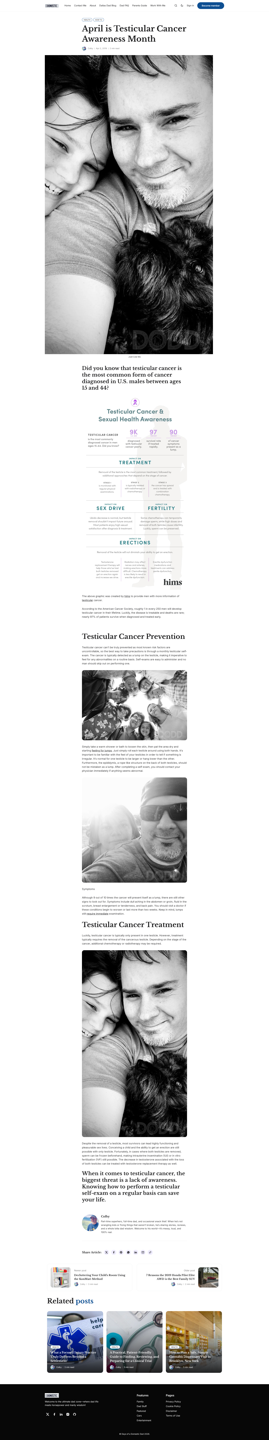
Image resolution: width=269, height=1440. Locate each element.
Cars (139, 1415)
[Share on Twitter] (106, 1252)
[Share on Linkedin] (135, 1252)
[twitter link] (47, 1414)
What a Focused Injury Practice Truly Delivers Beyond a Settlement (73, 1357)
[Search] (175, 5)
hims (127, 596)
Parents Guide (139, 5)
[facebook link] (54, 1414)
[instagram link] (68, 1414)
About (93, 5)
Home (67, 5)
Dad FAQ (124, 5)
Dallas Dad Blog (107, 5)
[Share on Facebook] (113, 1252)
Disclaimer (171, 1411)
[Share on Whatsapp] (128, 1252)
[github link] (74, 1414)
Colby (90, 48)
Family (140, 1401)
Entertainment (144, 1420)
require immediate (97, 913)
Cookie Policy (173, 1406)
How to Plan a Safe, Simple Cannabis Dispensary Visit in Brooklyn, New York (190, 1357)
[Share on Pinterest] (121, 1252)
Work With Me (157, 5)
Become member (211, 5)
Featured (141, 1411)
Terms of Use (173, 1415)
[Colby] (84, 48)
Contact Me (80, 5)
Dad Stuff (142, 1406)
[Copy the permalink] (150, 1252)
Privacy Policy (173, 1401)
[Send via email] (142, 1252)
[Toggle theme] (182, 5)
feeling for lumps (102, 750)
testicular (87, 600)
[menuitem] (67, 6)
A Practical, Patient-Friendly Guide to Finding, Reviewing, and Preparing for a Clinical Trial (134, 1357)
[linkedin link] (61, 1414)
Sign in (190, 5)
